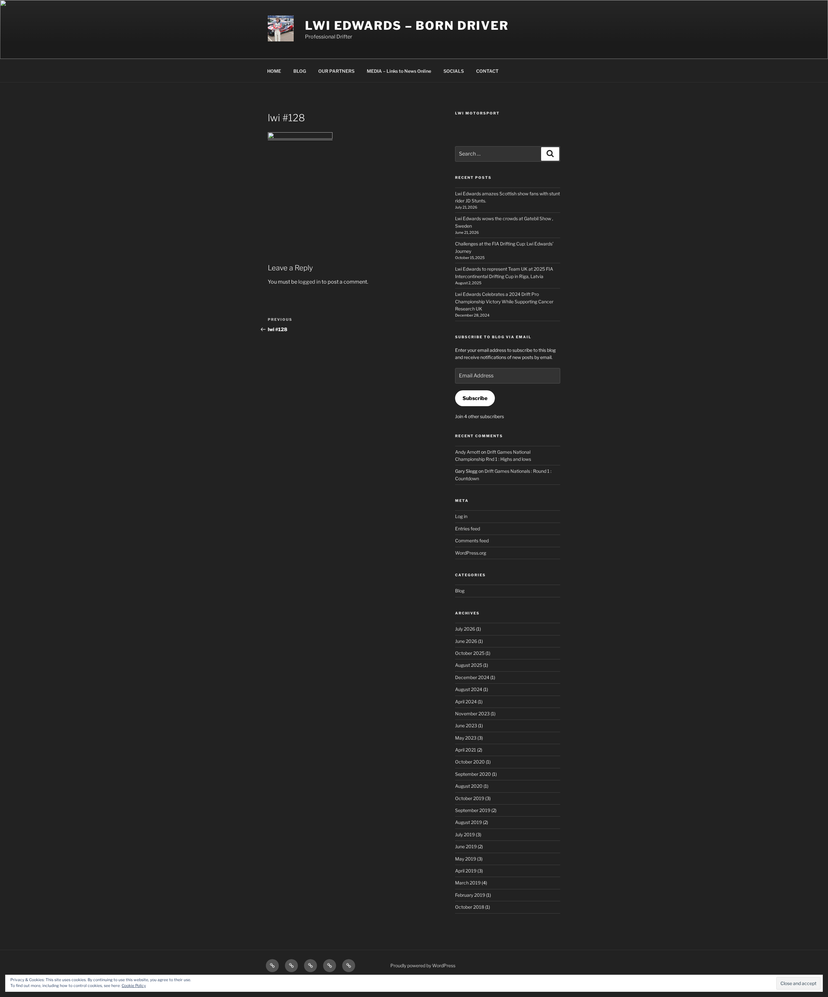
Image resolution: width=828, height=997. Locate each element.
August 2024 (468, 689)
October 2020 (470, 761)
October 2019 (469, 798)
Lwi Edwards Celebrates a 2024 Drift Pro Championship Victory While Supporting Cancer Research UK (504, 301)
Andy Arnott (467, 452)
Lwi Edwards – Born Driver (407, 25)
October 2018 (469, 907)
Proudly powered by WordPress (422, 965)
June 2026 (466, 641)
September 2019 (472, 810)
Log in (461, 516)
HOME (274, 71)
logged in (309, 282)
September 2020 (473, 774)
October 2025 (470, 653)
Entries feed (467, 528)
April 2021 (465, 750)
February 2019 (470, 895)
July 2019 (465, 834)
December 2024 (472, 677)
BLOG (299, 71)
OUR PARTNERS (336, 71)
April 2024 (466, 701)
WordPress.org (470, 553)
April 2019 (465, 870)
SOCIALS (453, 71)
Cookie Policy (134, 985)
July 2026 (465, 629)
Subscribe (475, 398)
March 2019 (468, 882)
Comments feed (472, 540)
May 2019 (465, 859)
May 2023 (465, 738)
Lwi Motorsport (477, 113)
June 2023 (466, 725)
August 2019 (468, 822)
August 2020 (469, 786)
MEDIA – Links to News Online (399, 71)
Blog (459, 590)
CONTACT (487, 71)
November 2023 (472, 713)
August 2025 (468, 665)
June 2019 (466, 846)
